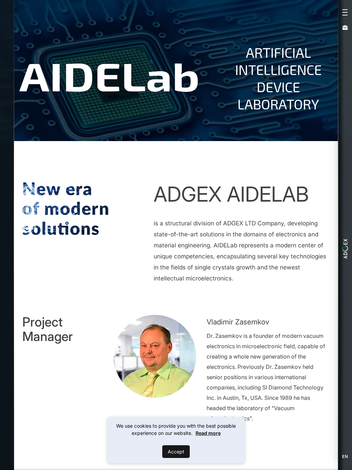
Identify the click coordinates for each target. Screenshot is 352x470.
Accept (176, 452)
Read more (208, 433)
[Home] (345, 249)
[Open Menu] (345, 11)
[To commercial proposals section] (345, 27)
